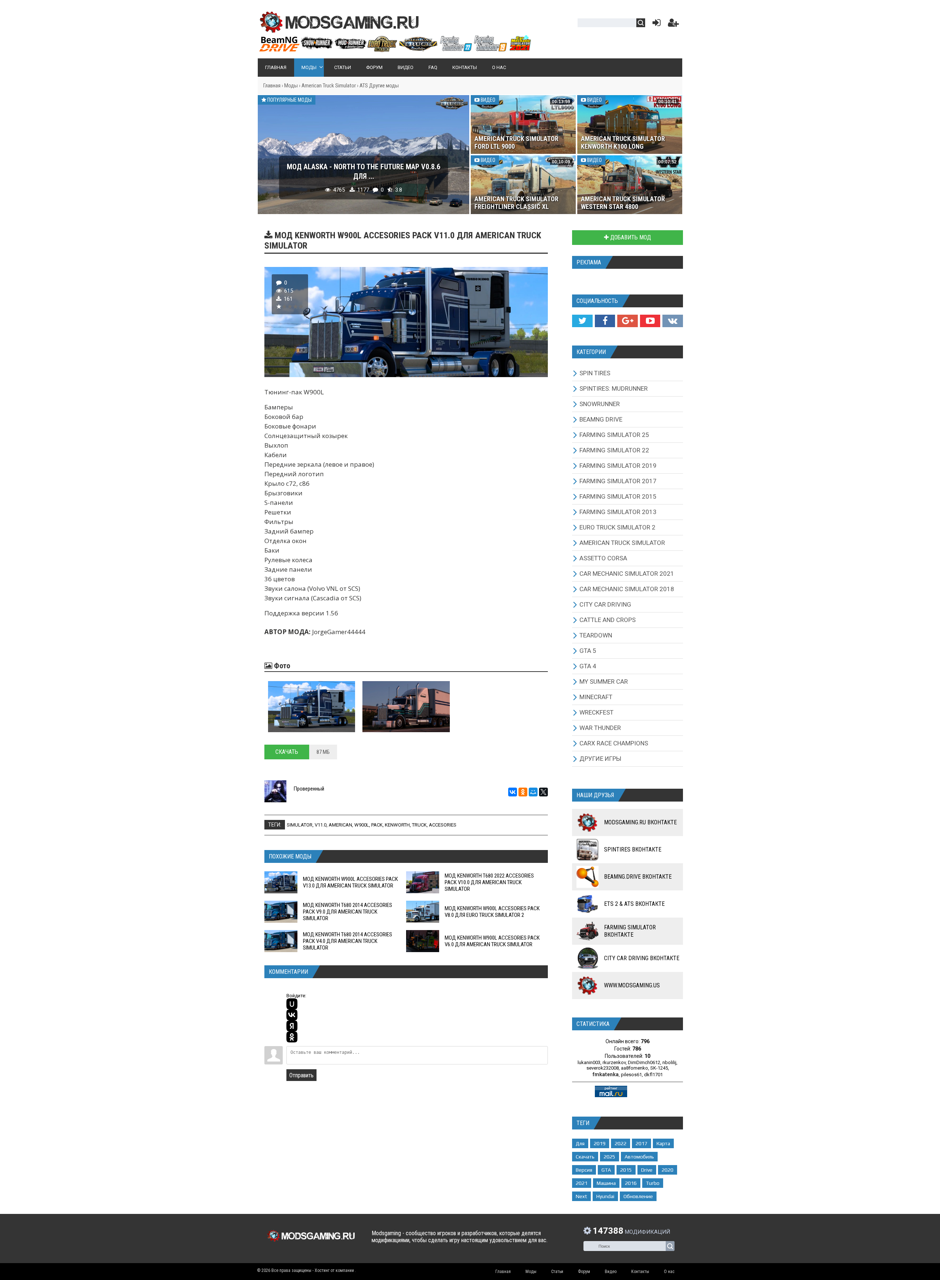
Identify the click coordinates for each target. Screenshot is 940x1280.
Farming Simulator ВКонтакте (630, 931)
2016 (631, 1183)
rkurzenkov (614, 1062)
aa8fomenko (634, 1068)
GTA (606, 1170)
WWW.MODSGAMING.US (632, 985)
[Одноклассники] (522, 792)
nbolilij (669, 1062)
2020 (667, 1170)
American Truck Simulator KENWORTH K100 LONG (623, 142)
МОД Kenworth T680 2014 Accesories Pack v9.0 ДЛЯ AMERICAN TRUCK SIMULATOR (347, 912)
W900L (361, 825)
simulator (299, 825)
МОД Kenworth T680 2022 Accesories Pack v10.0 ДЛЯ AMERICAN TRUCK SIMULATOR (489, 882)
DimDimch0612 (644, 1062)
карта (663, 1143)
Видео (487, 100)
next (581, 1196)
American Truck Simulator (328, 85)
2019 (599, 1143)
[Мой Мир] (533, 792)
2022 (620, 1143)
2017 (641, 1143)
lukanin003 (589, 1062)
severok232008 (602, 1068)
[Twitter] (582, 321)
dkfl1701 (653, 1074)
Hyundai (605, 1196)
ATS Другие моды (379, 85)
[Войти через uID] (291, 1003)
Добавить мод (630, 237)
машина (606, 1183)
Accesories (442, 825)
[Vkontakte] (672, 321)
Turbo (652, 1183)
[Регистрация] (673, 24)
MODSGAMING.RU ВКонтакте (640, 822)
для (580, 1143)
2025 (609, 1157)
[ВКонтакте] (512, 792)
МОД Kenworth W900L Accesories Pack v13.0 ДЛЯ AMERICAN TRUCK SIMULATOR (350, 882)
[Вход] (655, 24)
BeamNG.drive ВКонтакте (638, 876)
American (340, 825)
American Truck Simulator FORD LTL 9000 (516, 142)
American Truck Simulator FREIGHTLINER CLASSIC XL (516, 202)
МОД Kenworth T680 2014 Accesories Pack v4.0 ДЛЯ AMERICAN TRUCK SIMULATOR (347, 941)
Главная (272, 85)
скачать (585, 1157)
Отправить (301, 1075)
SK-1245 (659, 1068)
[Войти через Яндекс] (291, 1025)
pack (377, 825)
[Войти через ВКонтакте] (291, 1014)
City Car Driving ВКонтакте (641, 958)
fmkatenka (606, 1074)
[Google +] (627, 321)
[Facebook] (605, 321)
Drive (646, 1170)
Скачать (286, 751)
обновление (638, 1196)
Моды (291, 85)
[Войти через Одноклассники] (291, 1036)
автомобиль (639, 1157)
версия (584, 1170)
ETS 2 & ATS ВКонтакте (634, 903)
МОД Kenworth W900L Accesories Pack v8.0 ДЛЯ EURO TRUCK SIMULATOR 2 (492, 911)
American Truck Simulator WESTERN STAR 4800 (623, 202)
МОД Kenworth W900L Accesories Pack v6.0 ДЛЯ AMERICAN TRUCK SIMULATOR (492, 941)
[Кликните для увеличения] (311, 706)
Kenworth (397, 825)
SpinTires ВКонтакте (632, 849)
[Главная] (394, 48)
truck (419, 825)
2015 (626, 1170)
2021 (582, 1183)
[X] (543, 792)
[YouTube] (650, 321)
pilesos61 (631, 1074)
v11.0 (320, 825)
